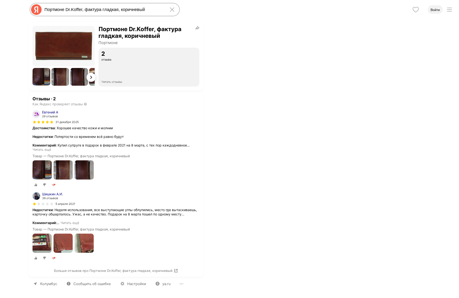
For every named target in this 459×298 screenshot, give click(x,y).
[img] (43, 122)
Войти (435, 10)
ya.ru (166, 283)
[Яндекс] (36, 9)
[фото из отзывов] (42, 170)
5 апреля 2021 (65, 204)
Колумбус (48, 283)
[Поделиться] (197, 28)
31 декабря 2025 (67, 122)
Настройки (136, 283)
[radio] (36, 184)
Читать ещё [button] (42, 149)
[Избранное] (415, 9)
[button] (41, 77)
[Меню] (449, 9)
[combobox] (104, 9)
